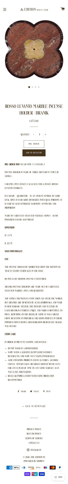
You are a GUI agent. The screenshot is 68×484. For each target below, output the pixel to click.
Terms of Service (34, 438)
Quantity (25, 134)
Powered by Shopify (34, 461)
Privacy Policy (34, 429)
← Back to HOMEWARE (34, 406)
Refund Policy (34, 434)
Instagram (35, 450)
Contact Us (34, 443)
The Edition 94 (38, 457)
